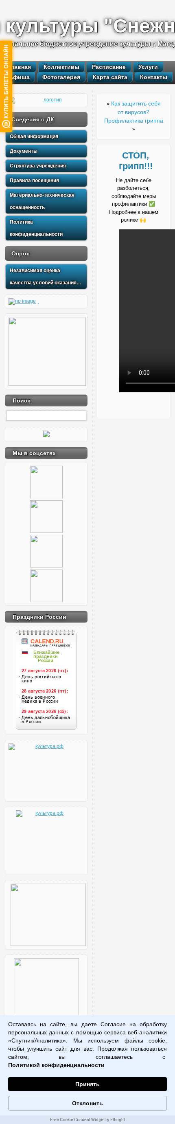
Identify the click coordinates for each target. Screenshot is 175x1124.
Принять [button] (87, 1084)
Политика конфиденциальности (36, 228)
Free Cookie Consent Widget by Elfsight (87, 1119)
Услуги (148, 67)
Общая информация (34, 136)
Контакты (153, 77)
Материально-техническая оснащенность (42, 201)
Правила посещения (34, 180)
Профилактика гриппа (133, 120)
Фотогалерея (61, 77)
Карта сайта (110, 77)
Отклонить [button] (87, 1103)
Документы (23, 151)
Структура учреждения (38, 166)
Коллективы (61, 67)
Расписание (109, 67)
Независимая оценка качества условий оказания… (45, 277)
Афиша (19, 77)
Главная (19, 67)
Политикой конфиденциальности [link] (56, 1065)
